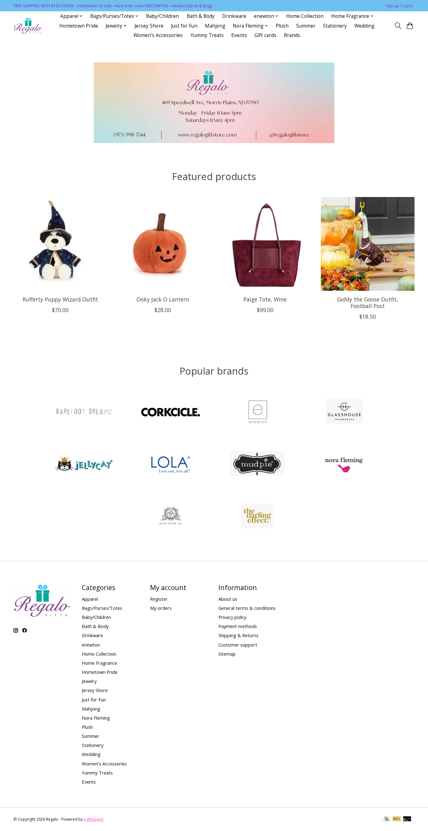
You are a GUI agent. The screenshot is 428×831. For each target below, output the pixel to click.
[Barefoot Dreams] (83, 412)
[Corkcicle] (170, 412)
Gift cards (265, 35)
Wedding (364, 26)
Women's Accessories (158, 35)
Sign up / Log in (399, 5)
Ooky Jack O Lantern (163, 299)
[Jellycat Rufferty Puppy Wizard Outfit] (60, 244)
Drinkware (234, 16)
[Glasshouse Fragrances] (344, 412)
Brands (292, 35)
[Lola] (170, 464)
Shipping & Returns (238, 635)
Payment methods (237, 626)
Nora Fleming (96, 718)
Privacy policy (232, 617)
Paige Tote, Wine (265, 299)
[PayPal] (397, 819)
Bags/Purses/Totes (102, 608)
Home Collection (305, 16)
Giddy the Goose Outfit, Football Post (367, 302)
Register (159, 599)
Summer (306, 26)
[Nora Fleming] (344, 464)
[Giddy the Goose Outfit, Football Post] (368, 244)
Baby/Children (162, 16)
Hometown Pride (78, 26)
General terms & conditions (247, 608)
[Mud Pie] (257, 464)
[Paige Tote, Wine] (265, 244)
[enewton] (257, 412)
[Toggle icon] (397, 25)
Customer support (237, 645)
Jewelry (89, 681)
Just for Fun (184, 26)
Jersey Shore (149, 26)
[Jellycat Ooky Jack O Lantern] (163, 244)
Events (239, 35)
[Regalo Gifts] (28, 26)
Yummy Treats (207, 35)
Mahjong (215, 26)
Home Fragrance (99, 663)
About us (227, 599)
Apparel (90, 599)
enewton (91, 645)
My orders (161, 608)
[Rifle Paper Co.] (170, 516)
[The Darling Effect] (257, 516)
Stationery (335, 26)
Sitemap (227, 654)
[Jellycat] (83, 464)
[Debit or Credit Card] (407, 819)
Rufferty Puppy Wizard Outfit (60, 299)
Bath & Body (201, 16)
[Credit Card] (386, 819)
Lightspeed (93, 819)
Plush (282, 26)
